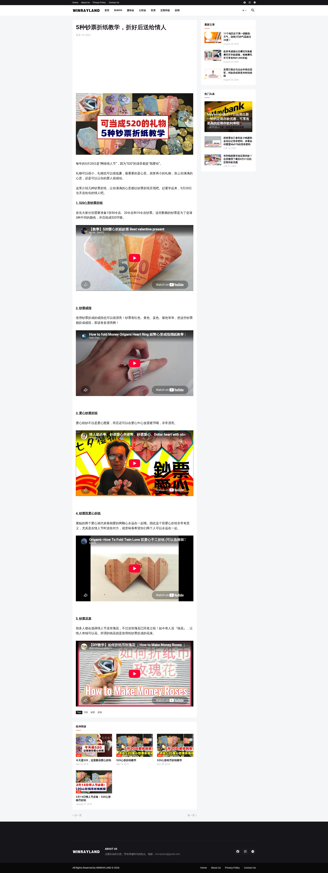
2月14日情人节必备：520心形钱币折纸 (93, 798)
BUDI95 (118, 10)
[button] (244, 10)
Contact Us (114, 2)
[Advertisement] (134, 65)
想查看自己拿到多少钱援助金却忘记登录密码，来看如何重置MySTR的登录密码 (237, 141)
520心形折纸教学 (126, 760)
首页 (107, 10)
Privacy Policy (99, 2)
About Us (85, 2)
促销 (177, 10)
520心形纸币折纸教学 (169, 760)
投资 (153, 10)
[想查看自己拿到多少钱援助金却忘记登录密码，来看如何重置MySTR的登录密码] (212, 141)
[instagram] (250, 2)
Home (75, 2)
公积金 (142, 10)
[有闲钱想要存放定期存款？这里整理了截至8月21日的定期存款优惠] (212, 159)
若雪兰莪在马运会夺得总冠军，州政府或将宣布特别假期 (237, 72)
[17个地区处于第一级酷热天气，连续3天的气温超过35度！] (212, 37)
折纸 (100, 712)
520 (86, 712)
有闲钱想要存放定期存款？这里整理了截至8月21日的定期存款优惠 (237, 159)
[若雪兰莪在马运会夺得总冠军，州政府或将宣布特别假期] (212, 73)
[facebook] (245, 2)
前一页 (191, 815)
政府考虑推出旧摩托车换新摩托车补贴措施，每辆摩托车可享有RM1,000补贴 (237, 54)
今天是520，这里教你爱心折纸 (93, 760)
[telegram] (255, 2)
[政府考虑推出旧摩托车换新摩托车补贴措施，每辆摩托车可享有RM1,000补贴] (212, 55)
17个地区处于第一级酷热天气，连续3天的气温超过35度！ (237, 36)
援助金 (130, 10)
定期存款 (165, 10)
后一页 (78, 815)
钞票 (93, 712)
